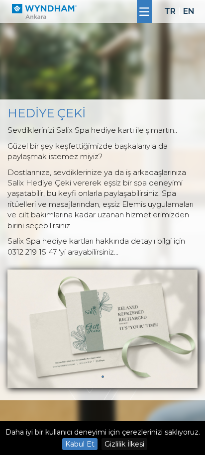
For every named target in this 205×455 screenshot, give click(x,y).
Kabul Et (80, 444)
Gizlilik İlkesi (124, 444)
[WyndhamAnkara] (44, 11)
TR (170, 11)
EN (189, 11)
